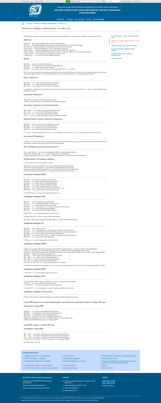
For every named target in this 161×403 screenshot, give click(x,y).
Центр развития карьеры (70, 368)
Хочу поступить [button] (79, 19)
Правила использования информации (34, 385)
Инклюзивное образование (109, 358)
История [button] (88, 19)
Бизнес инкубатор (68, 356)
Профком (104, 365)
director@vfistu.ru (73, 388)
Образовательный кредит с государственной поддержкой (41, 368)
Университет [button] (60, 19)
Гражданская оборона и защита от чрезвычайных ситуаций (119, 356)
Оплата (68, 1)
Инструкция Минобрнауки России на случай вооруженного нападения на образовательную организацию (119, 362)
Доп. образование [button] (98, 19)
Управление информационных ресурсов (74, 361)
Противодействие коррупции (71, 358)
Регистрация (136, 1)
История (29, 23)
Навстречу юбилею (116, 58)
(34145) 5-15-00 (81, 385)
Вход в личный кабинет (126, 1)
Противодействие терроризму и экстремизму (38, 361)
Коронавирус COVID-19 (69, 365)
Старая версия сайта (107, 368)
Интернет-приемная (75, 1)
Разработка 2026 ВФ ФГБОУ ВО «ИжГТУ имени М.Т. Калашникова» (37, 382)
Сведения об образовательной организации (37, 356)
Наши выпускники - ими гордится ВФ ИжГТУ (124, 45)
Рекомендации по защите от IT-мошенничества (38, 365)
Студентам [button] (69, 19)
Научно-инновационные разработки (35, 358)
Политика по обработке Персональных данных (36, 388)
